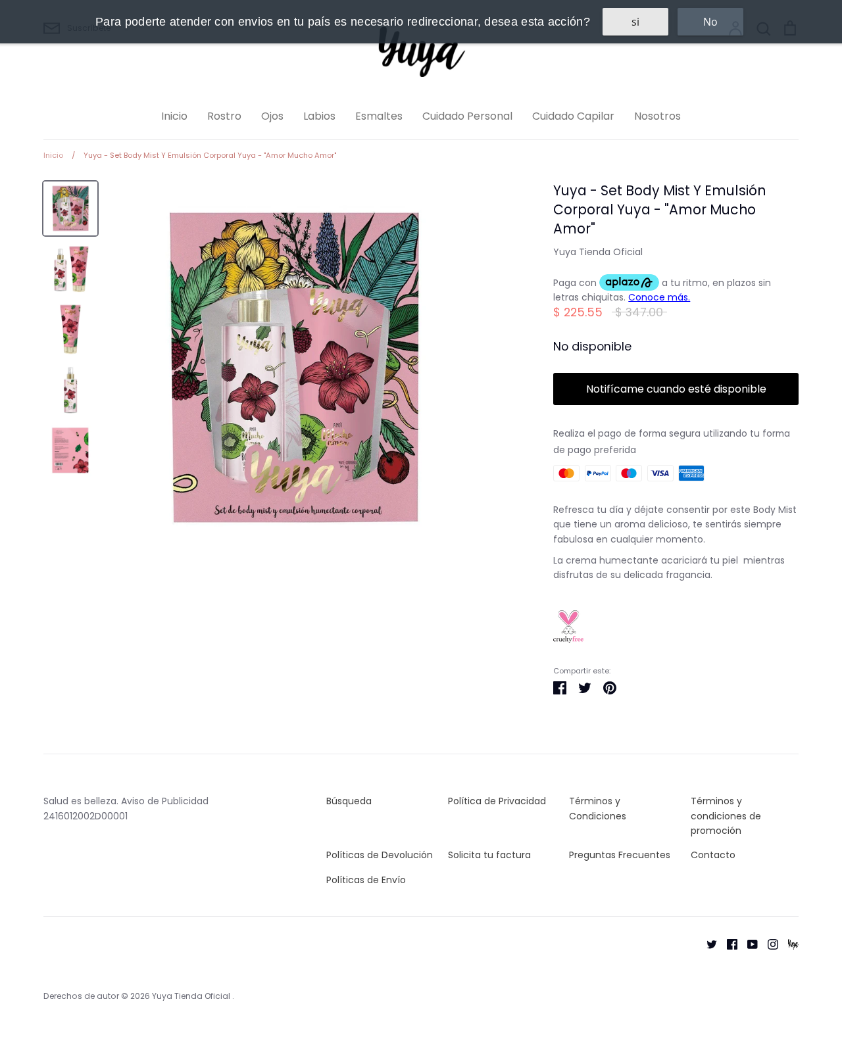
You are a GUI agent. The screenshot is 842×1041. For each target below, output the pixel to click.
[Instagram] (768, 943)
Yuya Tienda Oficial (598, 251)
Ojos (272, 116)
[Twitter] (707, 943)
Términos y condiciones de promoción (726, 815)
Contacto (713, 854)
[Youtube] (747, 943)
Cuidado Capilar (573, 116)
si (635, 21)
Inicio (174, 116)
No (710, 21)
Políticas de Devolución (379, 854)
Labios (319, 116)
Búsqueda (349, 801)
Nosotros (657, 116)
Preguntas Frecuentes (619, 854)
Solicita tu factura (489, 854)
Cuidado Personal (467, 116)
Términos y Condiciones (597, 808)
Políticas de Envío (366, 879)
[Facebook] (727, 943)
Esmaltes (379, 116)
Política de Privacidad (497, 801)
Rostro (224, 116)
